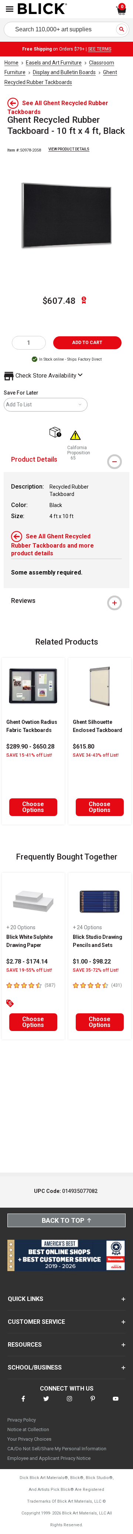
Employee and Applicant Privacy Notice (49, 1458)
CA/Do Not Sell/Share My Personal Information (56, 1448)
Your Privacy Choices (29, 1439)
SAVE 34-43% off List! (96, 755)
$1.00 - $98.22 (92, 961)
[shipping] (57, 432)
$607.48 (59, 301)
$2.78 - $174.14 (27, 961)
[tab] (66, 459)
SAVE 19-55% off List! (29, 970)
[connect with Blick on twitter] (46, 1403)
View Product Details (68, 149)
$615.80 (83, 746)
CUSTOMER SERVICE (36, 1321)
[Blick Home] (42, 9)
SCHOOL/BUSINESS (35, 1367)
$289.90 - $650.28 (30, 746)
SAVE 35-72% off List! (96, 970)
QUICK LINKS (25, 1298)
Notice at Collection (28, 1429)
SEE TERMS (99, 49)
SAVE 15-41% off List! (29, 755)
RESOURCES (25, 1344)
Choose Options (33, 807)
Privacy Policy (21, 1420)
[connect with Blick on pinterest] (92, 1403)
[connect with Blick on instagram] (69, 1403)
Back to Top (63, 1220)
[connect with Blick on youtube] (115, 1403)
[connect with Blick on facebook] (23, 1403)
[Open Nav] (9, 9)
